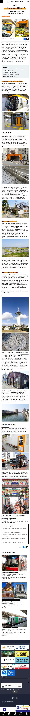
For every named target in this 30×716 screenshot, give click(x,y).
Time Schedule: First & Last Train (11, 532)
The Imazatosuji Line (8, 526)
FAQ (13, 701)
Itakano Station (20, 135)
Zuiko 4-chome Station (14, 185)
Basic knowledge (5, 38)
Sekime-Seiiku (10, 352)
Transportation (12, 38)
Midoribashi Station (12, 392)
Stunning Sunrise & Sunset (11, 72)
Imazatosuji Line (6, 16)
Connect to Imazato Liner (10, 76)
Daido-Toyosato (11, 223)
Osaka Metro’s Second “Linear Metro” (13, 68)
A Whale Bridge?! (8, 70)
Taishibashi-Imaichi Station (17, 260)
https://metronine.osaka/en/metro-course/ (13, 542)
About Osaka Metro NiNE (6, 701)
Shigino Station (8, 390)
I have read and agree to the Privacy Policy (11, 689)
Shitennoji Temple (23, 264)
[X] (27, 39)
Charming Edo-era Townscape (11, 74)
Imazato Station (5, 427)
